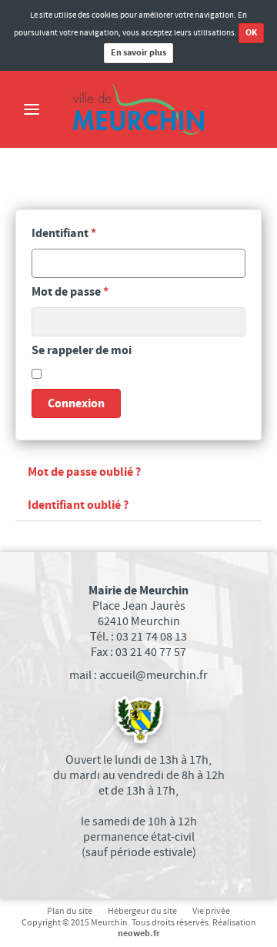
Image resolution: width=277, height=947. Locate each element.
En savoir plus (138, 52)
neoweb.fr (139, 933)
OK (251, 32)
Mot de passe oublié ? (84, 471)
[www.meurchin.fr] (138, 109)
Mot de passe (70, 291)
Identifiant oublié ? (78, 505)
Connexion (76, 403)
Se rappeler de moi (82, 350)
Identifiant (64, 233)
